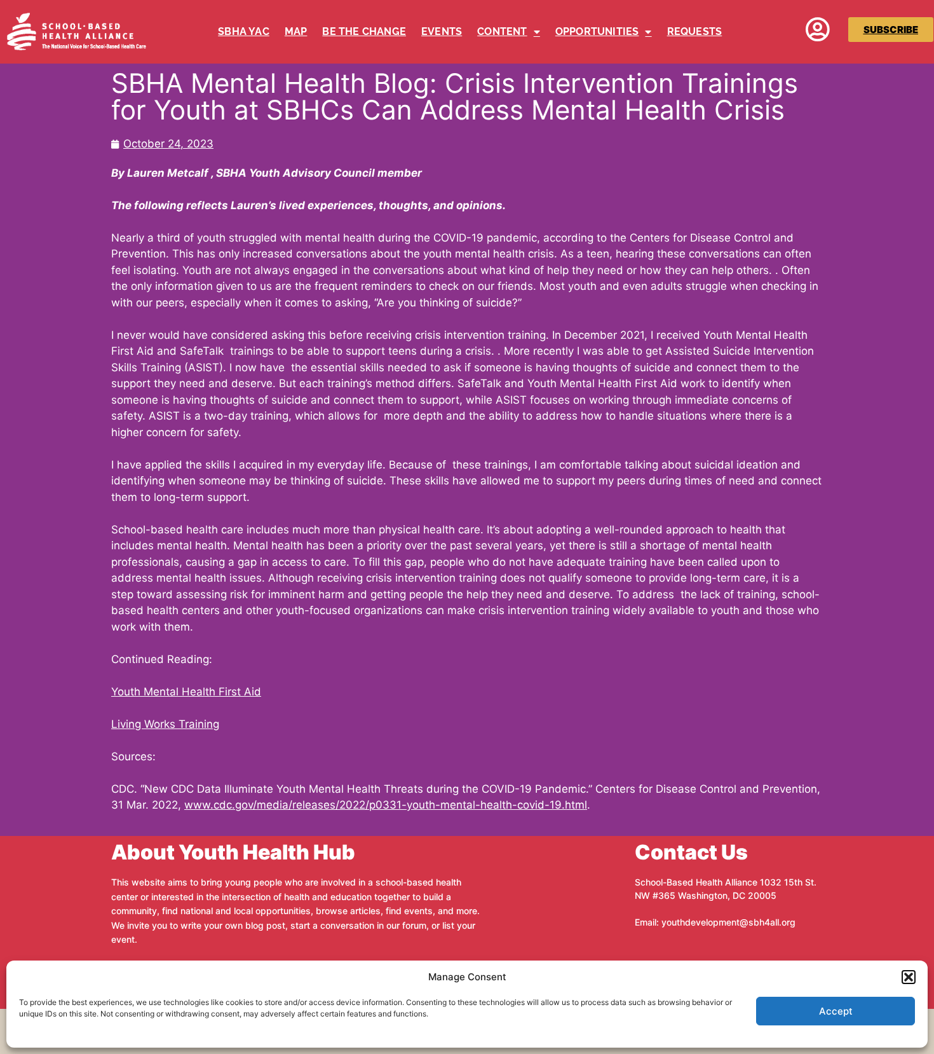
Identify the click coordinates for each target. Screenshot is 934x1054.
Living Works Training (165, 724)
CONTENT (502, 31)
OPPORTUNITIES (597, 31)
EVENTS (441, 31)
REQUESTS (694, 31)
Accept (836, 1011)
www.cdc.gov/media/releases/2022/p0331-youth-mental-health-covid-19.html (385, 804)
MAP (296, 31)
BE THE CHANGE (364, 31)
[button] (908, 977)
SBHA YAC (243, 31)
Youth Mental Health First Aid (186, 691)
